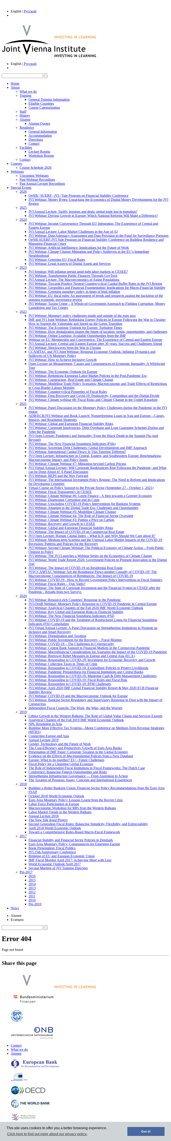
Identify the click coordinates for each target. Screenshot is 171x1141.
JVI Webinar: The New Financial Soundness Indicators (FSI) (71, 616)
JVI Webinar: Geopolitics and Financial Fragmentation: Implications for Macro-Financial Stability (96, 288)
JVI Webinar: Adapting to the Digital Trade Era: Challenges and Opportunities (83, 508)
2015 (32, 880)
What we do (28, 91)
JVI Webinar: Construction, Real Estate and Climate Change (70, 380)
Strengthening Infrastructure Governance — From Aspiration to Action (78, 776)
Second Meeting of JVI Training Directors (58, 868)
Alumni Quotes (39, 123)
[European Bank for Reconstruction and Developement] (35, 1067)
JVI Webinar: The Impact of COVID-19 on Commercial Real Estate (76, 532)
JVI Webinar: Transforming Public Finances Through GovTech (72, 276)
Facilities (26, 147)
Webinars (17, 171)
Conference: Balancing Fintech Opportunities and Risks (67, 772)
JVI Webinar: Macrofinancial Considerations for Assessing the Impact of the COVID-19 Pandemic (97, 652)
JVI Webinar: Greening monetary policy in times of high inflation (74, 292)
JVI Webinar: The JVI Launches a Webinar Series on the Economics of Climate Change (90, 556)
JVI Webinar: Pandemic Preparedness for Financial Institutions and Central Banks (85, 672)
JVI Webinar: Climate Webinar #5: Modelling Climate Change (72, 512)
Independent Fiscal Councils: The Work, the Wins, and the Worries (75, 708)
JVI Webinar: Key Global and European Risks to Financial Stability (76, 612)
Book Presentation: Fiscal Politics (51, 848)
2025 (23, 207)
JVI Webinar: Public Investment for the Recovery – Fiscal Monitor (75, 640)
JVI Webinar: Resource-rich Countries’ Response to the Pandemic (74, 600)
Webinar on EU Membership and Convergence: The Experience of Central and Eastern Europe (95, 340)
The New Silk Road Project (47, 820)
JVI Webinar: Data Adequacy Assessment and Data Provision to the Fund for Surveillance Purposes (98, 235)
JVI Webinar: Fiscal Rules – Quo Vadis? (56, 584)
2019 (23, 712)
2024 (23, 219)
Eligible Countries (41, 103)
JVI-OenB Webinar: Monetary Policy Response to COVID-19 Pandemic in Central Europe (92, 604)
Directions (35, 139)
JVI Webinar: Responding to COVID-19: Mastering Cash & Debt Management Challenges (92, 676)
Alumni (25, 119)
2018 (23, 784)
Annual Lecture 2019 (43, 740)
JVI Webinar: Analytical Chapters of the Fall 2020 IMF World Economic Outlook (85, 608)
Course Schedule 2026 (35, 167)
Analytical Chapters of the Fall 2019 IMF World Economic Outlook (76, 720)
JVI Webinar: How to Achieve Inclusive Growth (62, 360)
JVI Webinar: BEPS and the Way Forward (58, 476)
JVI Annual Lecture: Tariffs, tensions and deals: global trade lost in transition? (82, 211)
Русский (30, 11)
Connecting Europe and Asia (48, 736)
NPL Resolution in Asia (45, 724)
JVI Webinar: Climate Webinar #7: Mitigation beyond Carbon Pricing (77, 464)
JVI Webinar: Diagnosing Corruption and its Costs (63, 500)
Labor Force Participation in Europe (53, 804)
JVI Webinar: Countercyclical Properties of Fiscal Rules (67, 392)
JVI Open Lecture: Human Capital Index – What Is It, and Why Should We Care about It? (91, 536)
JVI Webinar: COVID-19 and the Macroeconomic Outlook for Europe (78, 696)
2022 (23, 312)
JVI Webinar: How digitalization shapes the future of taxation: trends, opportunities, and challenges (97, 332)
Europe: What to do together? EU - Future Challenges (66, 760)
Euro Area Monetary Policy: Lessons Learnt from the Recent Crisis (75, 800)
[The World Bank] (30, 1107)
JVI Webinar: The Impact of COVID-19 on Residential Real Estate (75, 568)
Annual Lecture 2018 (43, 816)
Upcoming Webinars (34, 175)
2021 (23, 404)
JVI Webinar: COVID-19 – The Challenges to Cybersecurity (71, 644)
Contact (33, 143)
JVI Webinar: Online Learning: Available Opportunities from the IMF (77, 336)
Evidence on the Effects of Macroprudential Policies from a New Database (80, 756)
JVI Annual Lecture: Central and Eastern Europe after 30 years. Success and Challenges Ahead (95, 344)
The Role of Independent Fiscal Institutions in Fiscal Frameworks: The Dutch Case (86, 768)
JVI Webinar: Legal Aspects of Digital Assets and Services (69, 264)
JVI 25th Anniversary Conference (52, 852)
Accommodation (40, 135)
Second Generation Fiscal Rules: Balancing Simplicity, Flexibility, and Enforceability (88, 824)
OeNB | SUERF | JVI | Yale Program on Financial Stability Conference (78, 195)
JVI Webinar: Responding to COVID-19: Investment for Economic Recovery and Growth (91, 660)
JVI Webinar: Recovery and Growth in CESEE (61, 524)
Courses (16, 163)
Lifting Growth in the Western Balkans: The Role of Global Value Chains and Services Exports (95, 716)
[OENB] (32, 1038)
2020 (23, 596)
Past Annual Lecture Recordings (42, 183)
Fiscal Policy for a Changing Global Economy (61, 764)
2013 (32, 888)
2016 (32, 876)
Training (25, 95)
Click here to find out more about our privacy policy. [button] (47, 1134)
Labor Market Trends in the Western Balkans (60, 812)
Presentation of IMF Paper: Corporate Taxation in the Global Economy (78, 752)
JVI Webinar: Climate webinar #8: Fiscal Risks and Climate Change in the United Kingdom (92, 400)
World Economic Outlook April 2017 (54, 864)
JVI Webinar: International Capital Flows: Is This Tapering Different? (77, 452)
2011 (31, 896)
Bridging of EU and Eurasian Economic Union (61, 856)
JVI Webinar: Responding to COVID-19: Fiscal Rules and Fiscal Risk (77, 680)
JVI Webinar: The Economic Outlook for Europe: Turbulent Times (75, 328)
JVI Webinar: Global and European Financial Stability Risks (70, 424)
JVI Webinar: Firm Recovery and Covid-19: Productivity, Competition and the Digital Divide (93, 396)
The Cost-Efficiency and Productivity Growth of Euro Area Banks (75, 748)
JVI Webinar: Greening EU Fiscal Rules (56, 260)
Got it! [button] (146, 1131)
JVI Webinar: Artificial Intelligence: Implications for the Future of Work (78, 248)
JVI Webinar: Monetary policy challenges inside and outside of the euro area (82, 316)
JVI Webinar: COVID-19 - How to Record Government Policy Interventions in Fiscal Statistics (95, 580)
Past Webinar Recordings (37, 179)
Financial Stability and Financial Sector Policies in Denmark (70, 840)
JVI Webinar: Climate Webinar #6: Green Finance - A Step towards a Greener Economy (90, 496)
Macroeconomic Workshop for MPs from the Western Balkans (72, 808)
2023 (23, 268)
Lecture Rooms (39, 151)
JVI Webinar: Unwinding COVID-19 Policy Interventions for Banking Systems (84, 504)
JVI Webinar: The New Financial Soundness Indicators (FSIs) (72, 444)
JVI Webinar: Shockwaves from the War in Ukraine (64, 348)
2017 (23, 836)
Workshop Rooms (41, 155)
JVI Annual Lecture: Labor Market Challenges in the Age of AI (73, 231)
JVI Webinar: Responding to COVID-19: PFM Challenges (69, 684)
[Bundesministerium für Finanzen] (33, 1004)
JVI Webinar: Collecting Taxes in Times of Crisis (62, 664)
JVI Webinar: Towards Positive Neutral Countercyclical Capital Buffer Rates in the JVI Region (95, 284)
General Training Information (49, 99)
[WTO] (23, 1120)
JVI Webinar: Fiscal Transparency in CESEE (60, 492)
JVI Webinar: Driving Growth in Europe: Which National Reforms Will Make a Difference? (93, 215)
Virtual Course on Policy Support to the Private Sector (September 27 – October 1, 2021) (90, 488)
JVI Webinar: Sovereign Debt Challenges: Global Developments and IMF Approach (87, 448)
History (25, 115)
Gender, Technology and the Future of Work (59, 744)
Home (15, 83)
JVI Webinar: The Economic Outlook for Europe (62, 372)
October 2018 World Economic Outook (56, 796)
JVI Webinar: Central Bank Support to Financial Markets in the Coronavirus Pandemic (89, 648)
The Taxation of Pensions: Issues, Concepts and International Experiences (80, 780)
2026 (23, 191)
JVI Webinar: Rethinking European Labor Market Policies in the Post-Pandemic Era (87, 376)
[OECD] (28, 1093)
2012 (32, 892)
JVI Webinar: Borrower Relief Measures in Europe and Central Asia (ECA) (81, 656)
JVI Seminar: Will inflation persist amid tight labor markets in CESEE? (78, 272)
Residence (27, 127)
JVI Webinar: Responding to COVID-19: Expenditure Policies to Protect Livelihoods (88, 668)
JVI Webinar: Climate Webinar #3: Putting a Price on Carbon (71, 520)
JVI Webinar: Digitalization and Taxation (57, 636)
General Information (42, 131)
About (15, 87)
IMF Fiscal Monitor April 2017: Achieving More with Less (69, 860)
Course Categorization (44, 107)
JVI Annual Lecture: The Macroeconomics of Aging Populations (73, 280)
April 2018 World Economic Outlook (54, 828)
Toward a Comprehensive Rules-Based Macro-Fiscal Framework (74, 832)
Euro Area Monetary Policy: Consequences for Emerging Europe (74, 844)
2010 (32, 900)
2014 (32, 884)
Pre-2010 (34, 904)
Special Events (21, 187)
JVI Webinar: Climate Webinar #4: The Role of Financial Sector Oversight (80, 516)
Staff (23, 111)
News (15, 908)
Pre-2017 (26, 872)
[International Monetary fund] (17, 1021)
